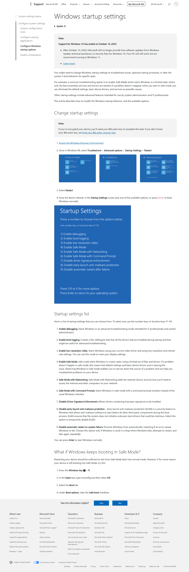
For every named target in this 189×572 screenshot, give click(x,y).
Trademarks (117, 566)
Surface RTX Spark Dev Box (19, 532)
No (120, 503)
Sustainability (158, 551)
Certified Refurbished (47, 542)
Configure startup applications (29, 38)
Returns (42, 532)
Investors (156, 537)
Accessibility (157, 547)
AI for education (73, 554)
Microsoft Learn (130, 528)
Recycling (142, 566)
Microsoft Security (100, 523)
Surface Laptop (14, 523)
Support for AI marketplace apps (136, 532)
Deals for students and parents (79, 549)
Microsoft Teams (100, 542)
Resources (117, 4)
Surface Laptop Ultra (16, 528)
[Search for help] (169, 3)
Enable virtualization (30, 54)
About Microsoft (158, 523)
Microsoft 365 (52, 4)
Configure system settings (31, 23)
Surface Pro (13, 518)
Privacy (93, 566)
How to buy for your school (77, 537)
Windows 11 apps (15, 551)
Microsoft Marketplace (133, 542)
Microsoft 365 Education (76, 532)
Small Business (99, 551)
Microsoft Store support (48, 528)
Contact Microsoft (80, 566)
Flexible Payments (46, 551)
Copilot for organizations (18, 537)
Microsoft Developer (132, 523)
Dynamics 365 (99, 528)
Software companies (132, 547)
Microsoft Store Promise (48, 547)
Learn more (69, 63)
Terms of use (104, 566)
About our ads (154, 566)
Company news (158, 528)
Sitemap (67, 566)
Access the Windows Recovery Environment (81, 142)
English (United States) (22, 562)
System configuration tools (31, 30)
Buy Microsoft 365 (136, 4)
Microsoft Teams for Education (79, 528)
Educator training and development (75, 543)
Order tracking (45, 537)
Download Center (46, 523)
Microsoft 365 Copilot (102, 547)
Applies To (61, 26)
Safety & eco (130, 566)
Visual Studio (129, 551)
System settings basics (29, 16)
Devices (86, 4)
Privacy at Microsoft (160, 532)
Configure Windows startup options (30, 47)
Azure (127, 518)
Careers (156, 518)
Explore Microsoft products (19, 547)
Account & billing (102, 4)
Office (63, 4)
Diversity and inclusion (161, 542)
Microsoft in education (76, 518)
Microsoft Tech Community (134, 537)
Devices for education (75, 523)
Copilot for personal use (18, 542)
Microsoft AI (98, 518)
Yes (101, 503)
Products (74, 4)
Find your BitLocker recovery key (99, 132)
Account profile (45, 518)
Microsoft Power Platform (103, 537)
